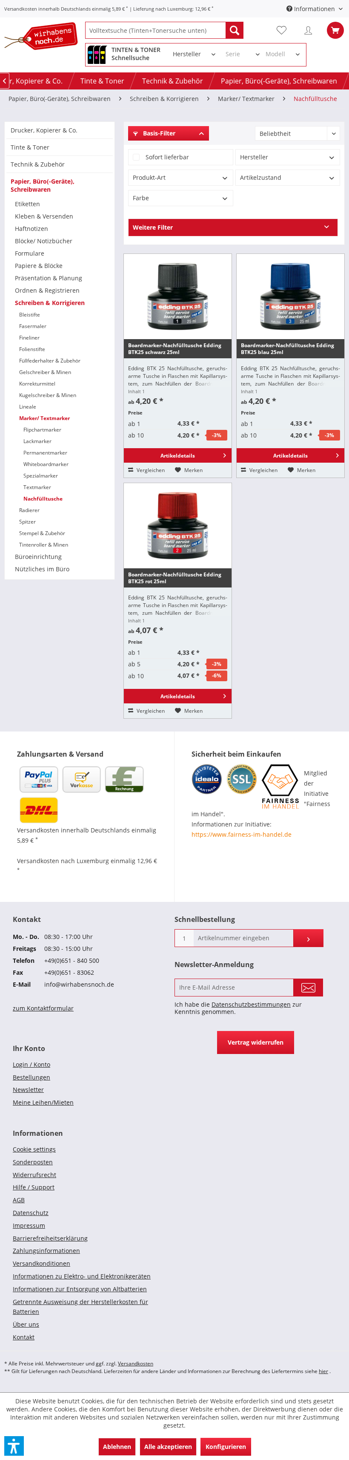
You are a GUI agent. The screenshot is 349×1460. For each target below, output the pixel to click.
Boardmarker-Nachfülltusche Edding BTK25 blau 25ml (287, 349)
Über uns (26, 1324)
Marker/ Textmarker (44, 418)
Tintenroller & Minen (43, 544)
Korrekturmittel (37, 383)
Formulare (29, 253)
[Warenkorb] (335, 30)
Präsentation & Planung (48, 278)
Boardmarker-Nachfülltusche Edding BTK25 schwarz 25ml (174, 349)
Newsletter (28, 1090)
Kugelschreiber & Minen (47, 395)
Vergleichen (150, 470)
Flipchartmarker (42, 429)
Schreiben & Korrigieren (50, 303)
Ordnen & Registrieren (47, 290)
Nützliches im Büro (42, 569)
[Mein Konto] (310, 30)
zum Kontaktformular (43, 1008)
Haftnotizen (31, 229)
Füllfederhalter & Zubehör (49, 360)
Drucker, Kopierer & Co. (44, 130)
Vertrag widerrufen (255, 1042)
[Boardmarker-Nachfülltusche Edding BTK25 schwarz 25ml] (178, 296)
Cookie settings (34, 1149)
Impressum (29, 1225)
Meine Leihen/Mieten (43, 1102)
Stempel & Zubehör (42, 533)
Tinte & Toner (30, 147)
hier (323, 1371)
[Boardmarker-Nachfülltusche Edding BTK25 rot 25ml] (178, 525)
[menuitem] (164, 30)
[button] (14, 1446)
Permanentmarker (45, 452)
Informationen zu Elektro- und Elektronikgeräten (82, 1276)
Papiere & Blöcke (39, 266)
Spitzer (27, 521)
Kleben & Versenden (44, 216)
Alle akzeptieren (168, 1447)
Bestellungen (31, 1077)
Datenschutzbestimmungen (251, 1004)
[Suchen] (234, 30)
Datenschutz (31, 1213)
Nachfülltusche (43, 498)
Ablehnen (117, 1447)
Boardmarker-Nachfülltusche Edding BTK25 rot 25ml (174, 578)
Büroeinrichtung (38, 557)
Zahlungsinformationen (46, 1251)
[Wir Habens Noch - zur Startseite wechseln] (44, 38)
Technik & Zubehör (38, 164)
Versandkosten (135, 1363)
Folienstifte (32, 349)
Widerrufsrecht (34, 1175)
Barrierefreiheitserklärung (50, 1238)
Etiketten (27, 204)
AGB (19, 1200)
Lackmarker (37, 441)
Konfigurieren (226, 1447)
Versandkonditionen (41, 1263)
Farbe (141, 198)
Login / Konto (31, 1064)
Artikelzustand (260, 177)
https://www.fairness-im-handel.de (242, 834)
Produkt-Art (149, 177)
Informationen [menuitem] (314, 9)
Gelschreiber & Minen (45, 372)
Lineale (27, 406)
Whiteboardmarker (46, 464)
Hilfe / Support (33, 1187)
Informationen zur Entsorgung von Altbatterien (80, 1289)
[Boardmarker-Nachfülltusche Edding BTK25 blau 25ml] (290, 296)
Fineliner (29, 337)
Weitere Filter (153, 227)
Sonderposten (33, 1162)
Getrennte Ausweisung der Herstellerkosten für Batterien (80, 1307)
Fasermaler (32, 326)
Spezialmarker (40, 475)
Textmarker (37, 487)
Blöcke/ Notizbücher (43, 241)
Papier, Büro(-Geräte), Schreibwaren (42, 185)
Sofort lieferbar (167, 157)
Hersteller (254, 157)
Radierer (29, 510)
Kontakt (23, 1337)
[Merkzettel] (285, 30)
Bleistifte (29, 314)
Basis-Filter (158, 133)
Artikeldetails (177, 455)
